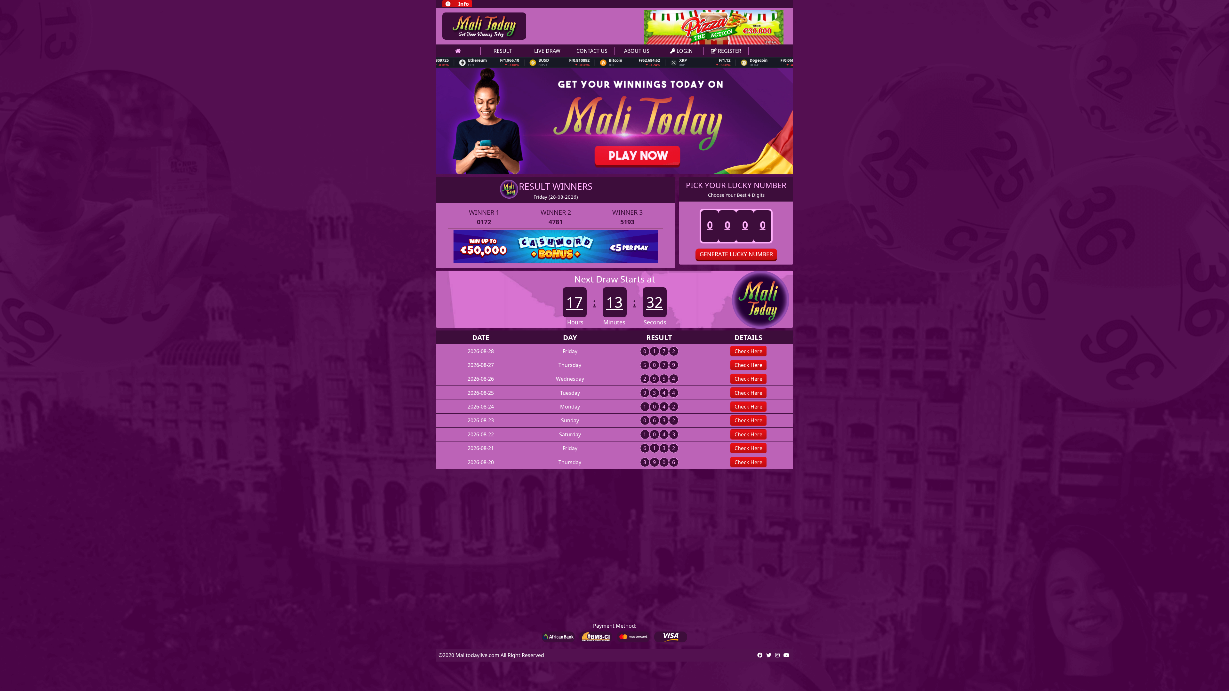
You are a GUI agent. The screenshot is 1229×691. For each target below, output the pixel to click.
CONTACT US (591, 50)
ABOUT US (636, 50)
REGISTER (729, 50)
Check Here (748, 351)
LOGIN (684, 50)
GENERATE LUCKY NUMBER (736, 254)
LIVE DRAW (547, 50)
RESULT (503, 50)
